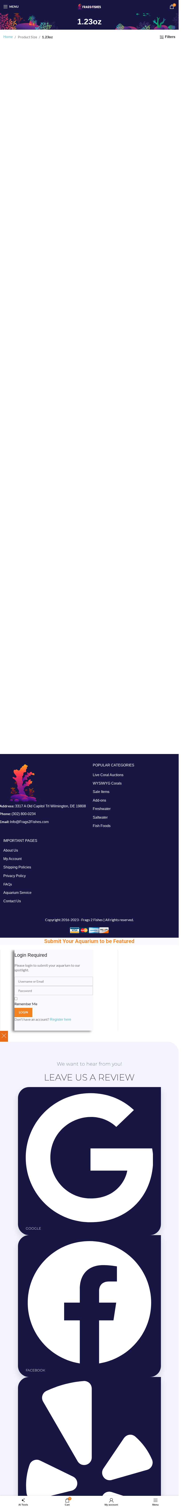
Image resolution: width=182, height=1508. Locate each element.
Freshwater (102, 809)
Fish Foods (102, 826)
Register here (60, 1019)
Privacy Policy (14, 876)
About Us (10, 850)
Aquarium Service (17, 893)
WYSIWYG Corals (107, 783)
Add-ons (99, 800)
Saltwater (100, 817)
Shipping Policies (17, 867)
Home (8, 37)
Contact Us (12, 901)
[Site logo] (89, 6)
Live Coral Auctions (108, 775)
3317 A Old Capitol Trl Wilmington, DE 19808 (50, 806)
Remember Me (25, 1004)
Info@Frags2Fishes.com (29, 822)
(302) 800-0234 (24, 814)
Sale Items (101, 792)
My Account (12, 859)
